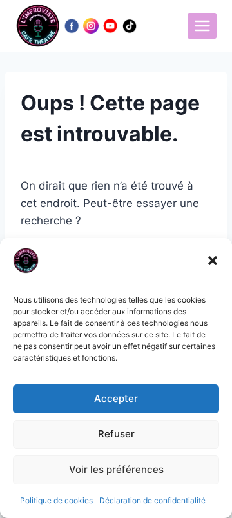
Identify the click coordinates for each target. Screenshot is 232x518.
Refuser (116, 434)
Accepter (116, 398)
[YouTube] (110, 26)
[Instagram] (91, 26)
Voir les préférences (116, 469)
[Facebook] (71, 26)
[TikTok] (129, 26)
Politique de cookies (56, 500)
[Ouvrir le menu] (202, 25)
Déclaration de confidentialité (152, 500)
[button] (212, 260)
